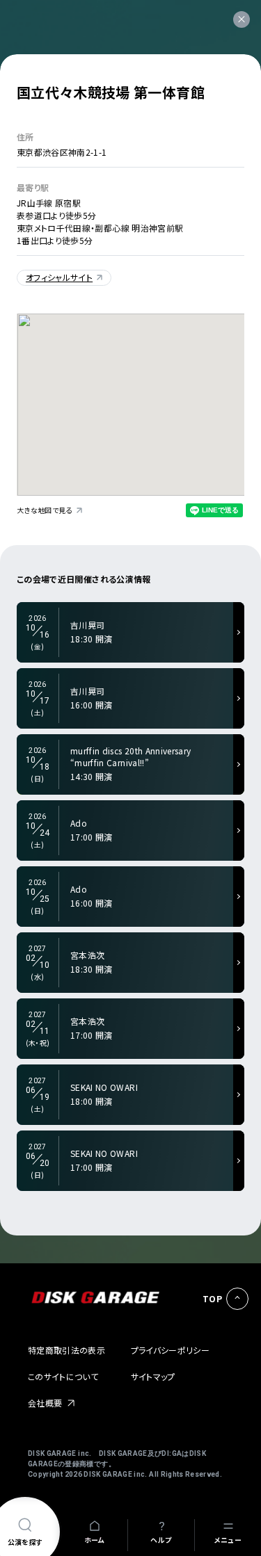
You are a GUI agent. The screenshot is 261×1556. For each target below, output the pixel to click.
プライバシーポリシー (170, 1350)
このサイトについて (63, 1376)
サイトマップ (153, 1376)
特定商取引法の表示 (66, 1350)
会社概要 (45, 1403)
